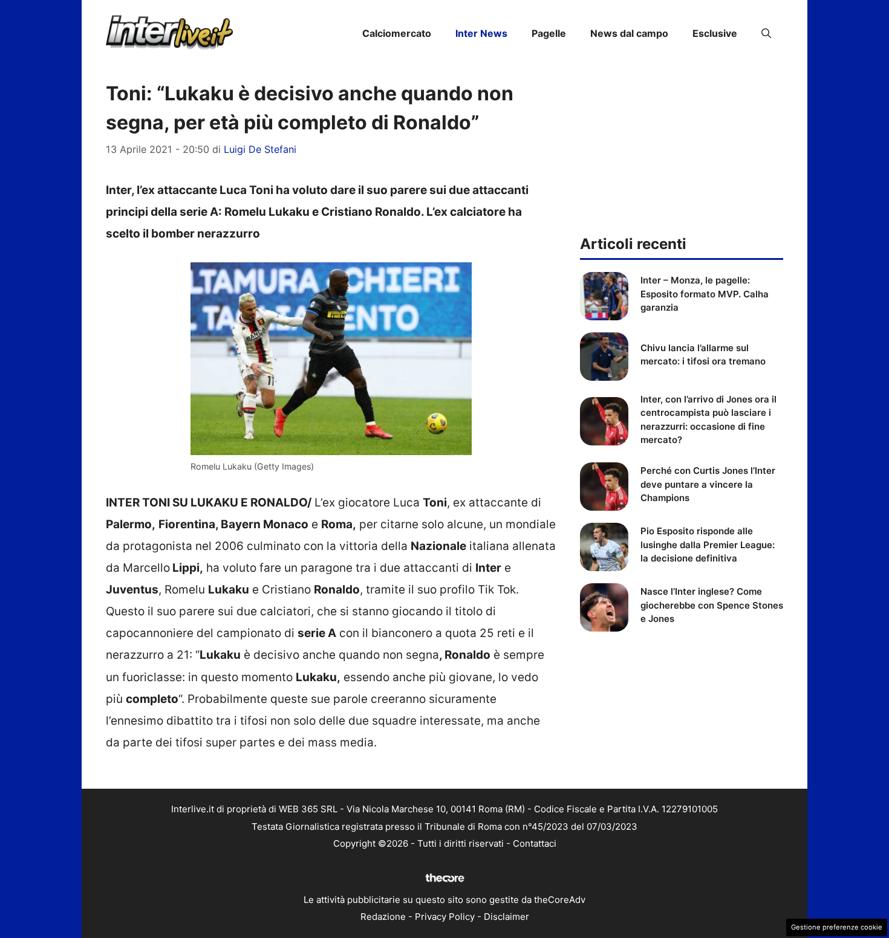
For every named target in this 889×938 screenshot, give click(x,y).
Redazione (383, 916)
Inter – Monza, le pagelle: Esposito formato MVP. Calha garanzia (704, 293)
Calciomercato (396, 33)
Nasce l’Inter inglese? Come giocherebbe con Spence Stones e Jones (711, 605)
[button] (766, 33)
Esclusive (714, 33)
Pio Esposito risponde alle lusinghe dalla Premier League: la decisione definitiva (707, 544)
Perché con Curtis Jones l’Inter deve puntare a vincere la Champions (707, 484)
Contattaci (534, 843)
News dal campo (629, 33)
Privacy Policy (445, 916)
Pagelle (549, 33)
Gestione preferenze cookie (836, 927)
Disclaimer (506, 916)
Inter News (481, 33)
